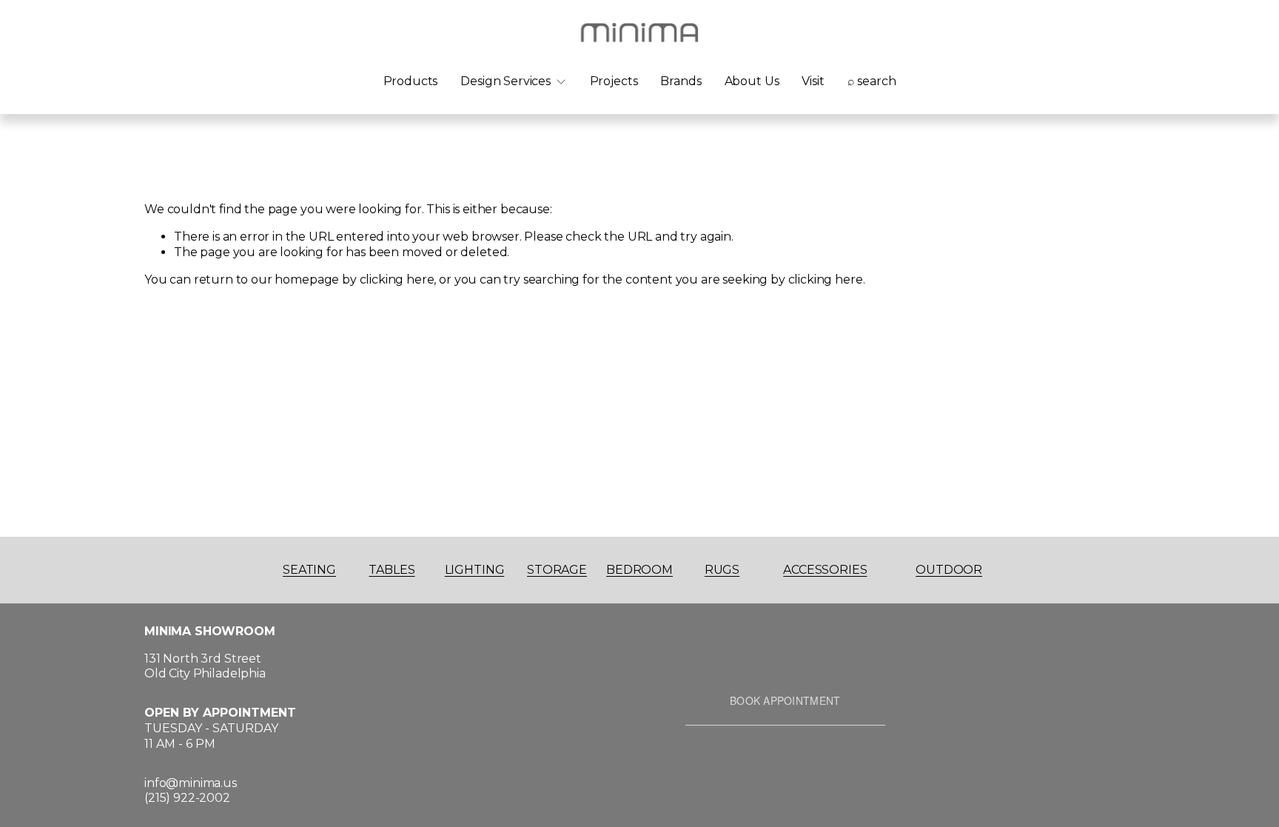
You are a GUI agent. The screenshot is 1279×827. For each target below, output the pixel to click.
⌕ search (871, 81)
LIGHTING (475, 570)
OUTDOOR (949, 570)
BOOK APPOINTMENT (785, 700)
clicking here (397, 279)
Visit (813, 81)
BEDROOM (639, 570)
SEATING (309, 570)
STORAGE (557, 570)
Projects (614, 81)
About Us (752, 81)
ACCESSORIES (825, 570)
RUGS (722, 570)
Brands (680, 81)
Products (410, 81)
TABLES (391, 570)
